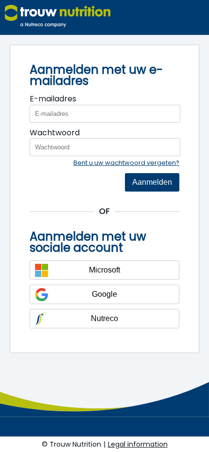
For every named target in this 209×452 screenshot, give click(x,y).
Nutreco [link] (104, 318)
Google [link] (104, 294)
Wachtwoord (55, 132)
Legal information (138, 444)
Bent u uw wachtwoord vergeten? (126, 163)
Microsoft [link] (104, 270)
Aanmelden (152, 182)
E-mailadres (53, 99)
